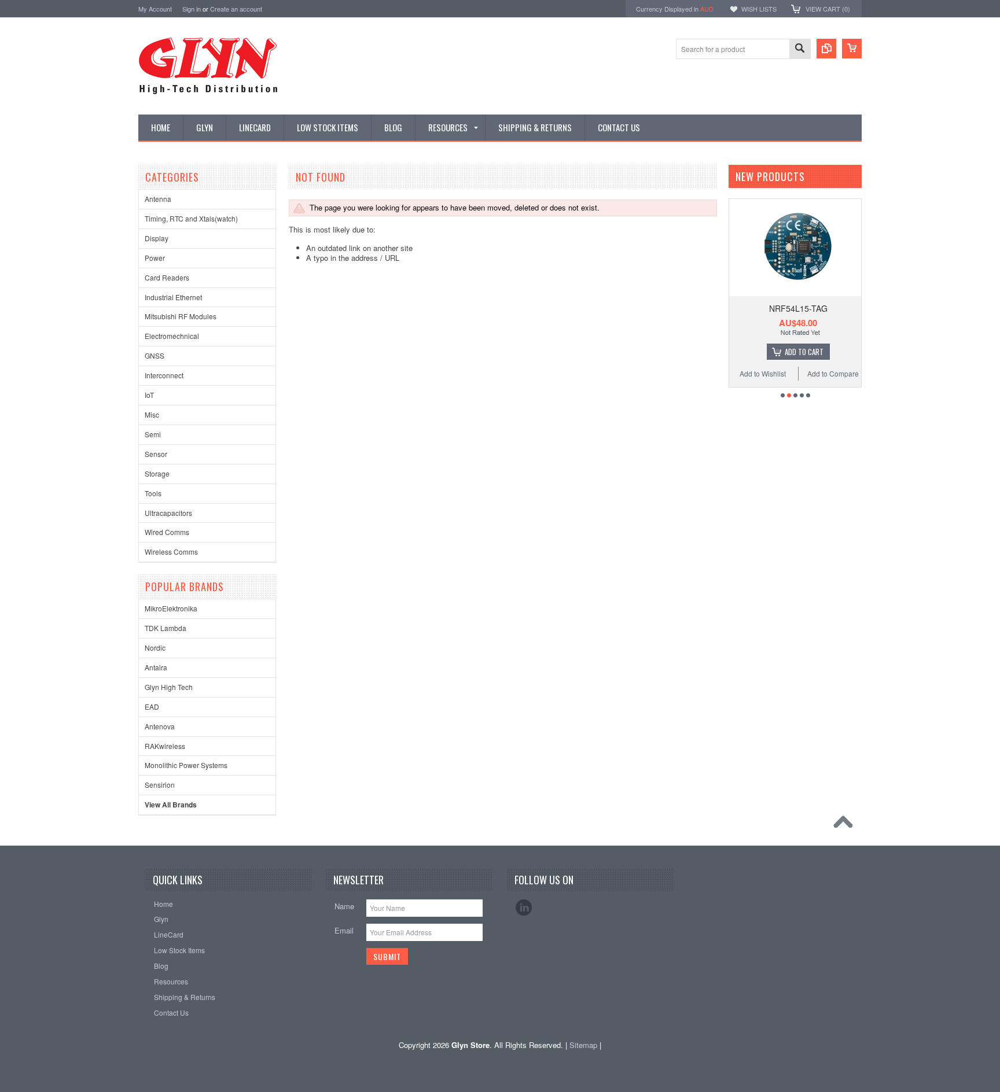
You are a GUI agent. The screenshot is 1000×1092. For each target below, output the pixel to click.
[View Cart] (852, 48)
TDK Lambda (165, 628)
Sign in (191, 8)
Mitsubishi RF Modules (180, 316)
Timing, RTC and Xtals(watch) (191, 218)
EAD (152, 706)
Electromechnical (172, 336)
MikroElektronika (171, 608)
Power (155, 258)
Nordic (155, 647)
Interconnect (164, 375)
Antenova (160, 726)
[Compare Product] (826, 48)
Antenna (158, 199)
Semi (153, 434)
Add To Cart (804, 351)
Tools (153, 493)
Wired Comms (167, 532)
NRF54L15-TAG (798, 308)
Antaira (156, 667)
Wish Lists (759, 8)
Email (344, 930)
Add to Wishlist (763, 373)
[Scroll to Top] (846, 825)
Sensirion (160, 785)
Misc (152, 414)
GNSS (154, 355)
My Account (155, 8)
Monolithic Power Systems (186, 765)
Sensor (156, 454)
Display (156, 238)
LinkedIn (524, 907)
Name (344, 906)
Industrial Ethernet (173, 297)
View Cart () (828, 8)
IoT (149, 395)
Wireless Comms (171, 551)
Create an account (236, 8)
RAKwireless (165, 746)
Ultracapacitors (168, 513)
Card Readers (167, 277)
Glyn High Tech (169, 687)
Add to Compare (833, 373)
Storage (157, 473)
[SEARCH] (799, 49)
